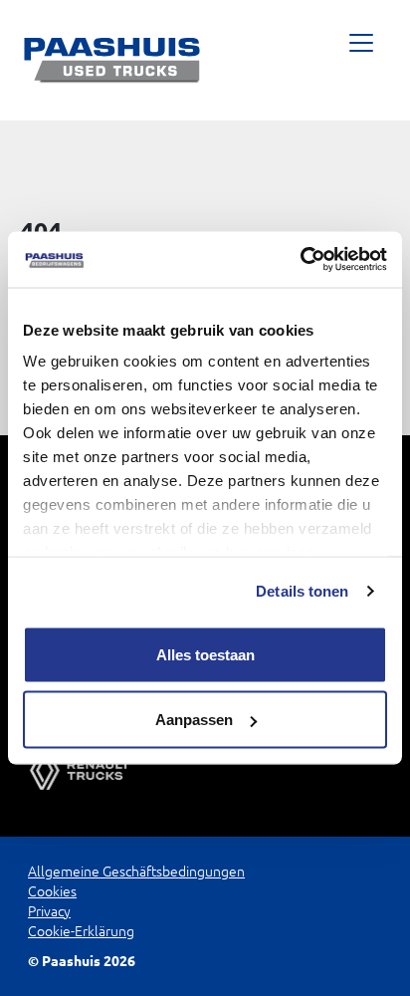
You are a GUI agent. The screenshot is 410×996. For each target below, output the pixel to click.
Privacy (49, 911)
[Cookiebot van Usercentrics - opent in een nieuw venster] (300, 260)
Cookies (52, 891)
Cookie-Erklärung (81, 931)
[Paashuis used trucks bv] (112, 60)
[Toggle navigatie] (360, 60)
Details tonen (302, 591)
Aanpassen (194, 719)
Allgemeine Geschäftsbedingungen (136, 871)
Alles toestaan (205, 653)
